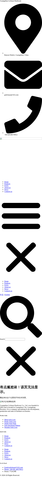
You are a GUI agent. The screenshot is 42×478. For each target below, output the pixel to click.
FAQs (6, 186)
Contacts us (8, 191)
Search (2, 339)
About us (7, 188)
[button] (21, 236)
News (6, 189)
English (7, 295)
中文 (1, 295)
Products (7, 184)
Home (6, 182)
